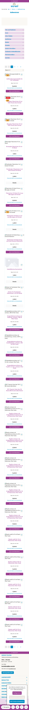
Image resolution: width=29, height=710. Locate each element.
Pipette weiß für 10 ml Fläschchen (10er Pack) (14, 540)
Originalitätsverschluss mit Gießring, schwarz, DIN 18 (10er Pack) (14, 317)
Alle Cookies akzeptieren (17, 701)
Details (14, 182)
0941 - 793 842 (6, 659)
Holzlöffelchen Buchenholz (14, 269)
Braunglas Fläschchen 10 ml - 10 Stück (14, 147)
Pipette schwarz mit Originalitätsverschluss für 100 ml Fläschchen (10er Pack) (14, 440)
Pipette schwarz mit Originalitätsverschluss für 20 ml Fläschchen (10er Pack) (14, 466)
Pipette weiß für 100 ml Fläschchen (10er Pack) (14, 562)
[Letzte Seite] (20, 67)
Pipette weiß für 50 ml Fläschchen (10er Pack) (14, 630)
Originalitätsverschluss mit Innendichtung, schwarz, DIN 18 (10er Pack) (14, 343)
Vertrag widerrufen (8, 672)
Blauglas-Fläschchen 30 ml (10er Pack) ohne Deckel (14, 124)
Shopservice (5, 686)
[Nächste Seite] (17, 67)
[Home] (9, 9)
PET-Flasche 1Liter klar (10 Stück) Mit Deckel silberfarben (14, 390)
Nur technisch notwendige (17, 697)
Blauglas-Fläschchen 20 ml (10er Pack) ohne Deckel (14, 102)
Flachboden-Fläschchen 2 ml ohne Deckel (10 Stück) (14, 169)
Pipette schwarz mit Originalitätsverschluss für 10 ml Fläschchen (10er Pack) (14, 415)
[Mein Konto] (26, 707)
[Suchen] (13, 707)
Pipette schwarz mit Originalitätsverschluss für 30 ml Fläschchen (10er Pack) (14, 491)
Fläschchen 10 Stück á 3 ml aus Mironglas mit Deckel (14, 216)
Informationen (6, 689)
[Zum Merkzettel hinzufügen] (21, 74)
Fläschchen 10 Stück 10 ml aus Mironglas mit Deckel (14, 193)
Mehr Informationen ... (19, 689)
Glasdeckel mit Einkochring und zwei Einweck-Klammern (14, 240)
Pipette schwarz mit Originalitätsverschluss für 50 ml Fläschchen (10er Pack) (14, 517)
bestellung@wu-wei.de (8, 666)
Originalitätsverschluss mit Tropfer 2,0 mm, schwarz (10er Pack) (14, 367)
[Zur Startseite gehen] (14, 5)
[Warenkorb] (17, 707)
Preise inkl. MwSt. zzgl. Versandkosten (14, 276)
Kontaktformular (12, 668)
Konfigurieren (17, 693)
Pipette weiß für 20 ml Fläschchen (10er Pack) (14, 585)
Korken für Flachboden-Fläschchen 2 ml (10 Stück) (14, 292)
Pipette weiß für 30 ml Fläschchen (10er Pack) (14, 607)
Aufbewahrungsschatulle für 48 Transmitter (15, 79)
